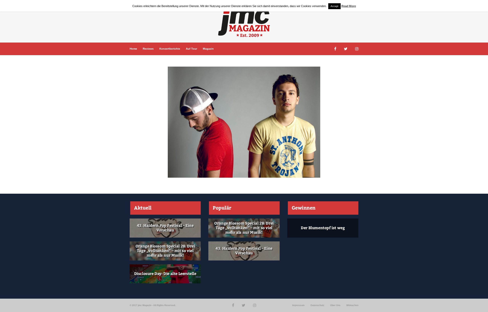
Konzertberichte (169, 48)
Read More (348, 6)
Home (133, 48)
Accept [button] (334, 6)
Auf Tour (191, 48)
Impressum (298, 305)
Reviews (148, 48)
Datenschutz (317, 305)
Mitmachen (352, 305)
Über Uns (335, 305)
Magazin (208, 48)
